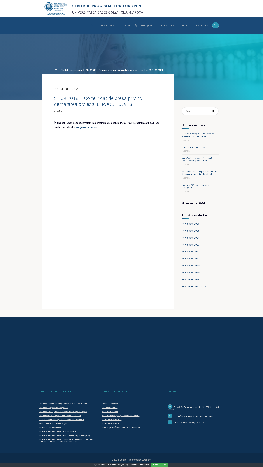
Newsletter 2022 (191, 251)
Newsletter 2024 (191, 237)
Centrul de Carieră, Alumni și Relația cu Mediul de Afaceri (63, 404)
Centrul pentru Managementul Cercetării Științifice (60, 416)
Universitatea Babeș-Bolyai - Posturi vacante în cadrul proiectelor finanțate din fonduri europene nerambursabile (66, 440)
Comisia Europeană (110, 404)
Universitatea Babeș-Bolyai (50, 427)
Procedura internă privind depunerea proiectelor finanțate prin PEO (198, 135)
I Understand (159, 464)
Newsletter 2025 (191, 230)
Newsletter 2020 (191, 265)
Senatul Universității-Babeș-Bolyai (53, 424)
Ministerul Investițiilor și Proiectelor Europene (120, 416)
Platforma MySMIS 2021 (111, 424)
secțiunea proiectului (87, 127)
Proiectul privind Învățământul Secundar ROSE (121, 427)
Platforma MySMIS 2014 (111, 420)
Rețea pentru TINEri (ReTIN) (193, 147)
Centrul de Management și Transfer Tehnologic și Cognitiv (63, 412)
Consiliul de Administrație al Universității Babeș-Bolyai (61, 420)
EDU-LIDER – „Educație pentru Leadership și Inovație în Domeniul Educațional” (199, 173)
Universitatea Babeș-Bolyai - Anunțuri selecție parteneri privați (64, 435)
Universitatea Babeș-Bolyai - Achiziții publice (57, 431)
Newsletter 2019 (191, 272)
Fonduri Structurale (109, 408)
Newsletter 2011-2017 (194, 286)
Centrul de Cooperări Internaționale (53, 408)
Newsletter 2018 (191, 279)
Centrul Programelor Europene (108, 5)
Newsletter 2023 (191, 244)
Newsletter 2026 (191, 223)
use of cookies (142, 465)
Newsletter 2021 (191, 258)
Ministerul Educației (110, 412)
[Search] (215, 25)
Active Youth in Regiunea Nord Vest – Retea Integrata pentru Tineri (197, 159)
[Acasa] (91, 25)
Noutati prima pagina (71, 70)
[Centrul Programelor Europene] (56, 8)
